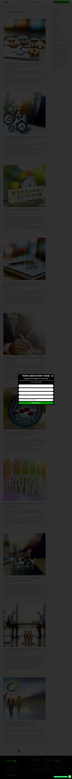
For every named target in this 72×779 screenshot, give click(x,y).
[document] (36, 389)
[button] (52, 376)
